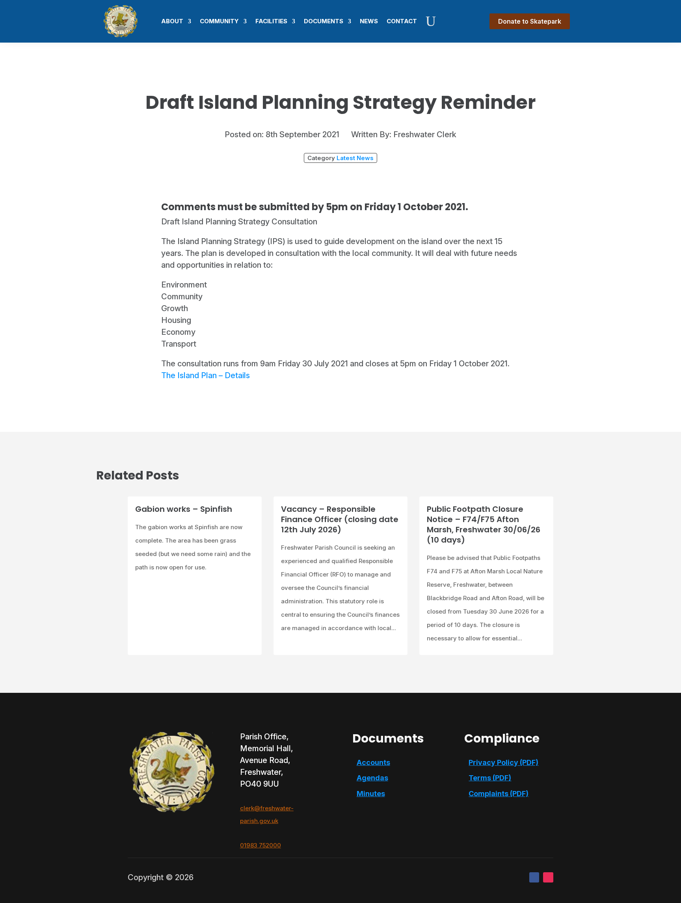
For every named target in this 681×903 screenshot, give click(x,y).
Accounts (373, 762)
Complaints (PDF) (498, 793)
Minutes (371, 793)
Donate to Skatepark (529, 21)
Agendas (372, 778)
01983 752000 (260, 845)
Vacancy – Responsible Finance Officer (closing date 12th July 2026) (339, 519)
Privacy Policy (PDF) (503, 762)
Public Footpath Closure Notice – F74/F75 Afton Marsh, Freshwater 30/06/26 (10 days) (483, 524)
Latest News (355, 158)
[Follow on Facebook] (534, 877)
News (369, 21)
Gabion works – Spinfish (183, 509)
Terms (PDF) (490, 778)
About (172, 21)
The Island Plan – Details (205, 375)
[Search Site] (431, 21)
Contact (402, 21)
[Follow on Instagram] (548, 877)
